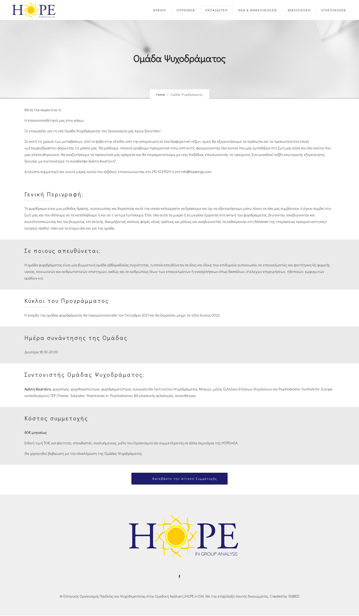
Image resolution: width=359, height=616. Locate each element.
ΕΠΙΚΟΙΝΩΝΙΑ (333, 10)
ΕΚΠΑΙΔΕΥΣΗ (217, 10)
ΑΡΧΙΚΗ (159, 10)
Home (160, 94)
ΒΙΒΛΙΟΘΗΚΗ (299, 10)
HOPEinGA (186, 10)
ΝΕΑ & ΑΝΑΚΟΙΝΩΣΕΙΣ (257, 10)
